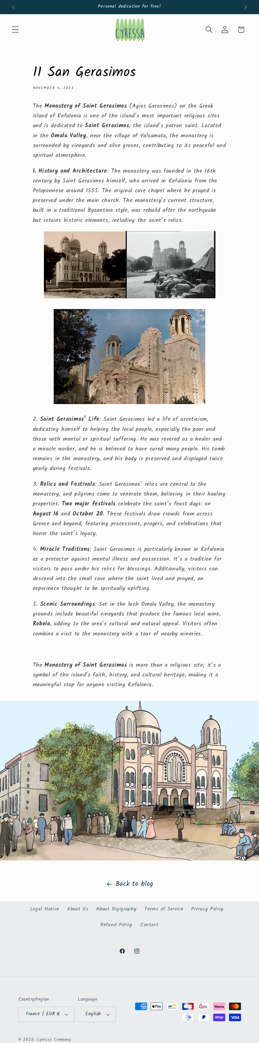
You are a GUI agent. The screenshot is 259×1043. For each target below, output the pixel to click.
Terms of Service (163, 909)
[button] (15, 30)
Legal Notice (44, 909)
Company (62, 1040)
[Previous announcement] (13, 7)
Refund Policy (116, 925)
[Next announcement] (246, 7)
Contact (149, 925)
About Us (77, 909)
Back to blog (135, 884)
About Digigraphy (116, 909)
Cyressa (44, 1040)
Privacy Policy (207, 909)
